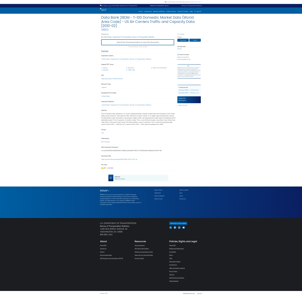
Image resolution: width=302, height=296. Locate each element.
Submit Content (182, 11)
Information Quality (174, 261)
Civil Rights (172, 252)
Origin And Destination (159, 68)
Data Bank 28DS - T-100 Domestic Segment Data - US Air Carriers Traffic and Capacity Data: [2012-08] (189, 90)
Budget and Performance (176, 248)
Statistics (106, 70)
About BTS (103, 245)
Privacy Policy (173, 271)
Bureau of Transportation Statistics (192, 6)
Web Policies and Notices (176, 278)
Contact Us (182, 199)
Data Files (131, 68)
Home (140, 11)
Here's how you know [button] (196, 2)
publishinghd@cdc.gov (184, 59)
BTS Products (105, 142)
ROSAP (104, 190)
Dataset (104, 87)
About (181, 196)
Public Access (171, 11)
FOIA (170, 258)
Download (183, 40)
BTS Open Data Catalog (142, 248)
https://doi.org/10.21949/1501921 (112, 79)
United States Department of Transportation (124, 6)
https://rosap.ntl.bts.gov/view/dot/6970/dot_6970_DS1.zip (119, 159)
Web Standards (173, 281)
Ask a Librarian (139, 245)
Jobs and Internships (106, 255)
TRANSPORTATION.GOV (189, 293)
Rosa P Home (158, 190)
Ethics (171, 255)
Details (179, 49)
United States (106, 96)
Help (191, 11)
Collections (148, 11)
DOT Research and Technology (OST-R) (111, 258)
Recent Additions (159, 11)
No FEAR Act (173, 265)
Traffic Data (131, 70)
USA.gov (171, 275)
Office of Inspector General (177, 268)
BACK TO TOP (183, 105)
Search (198, 11)
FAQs (101, 252)
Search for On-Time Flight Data (144, 255)
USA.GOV (199, 293)
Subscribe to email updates (178, 223)
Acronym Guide (139, 258)
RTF (103, 133)
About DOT (172, 245)
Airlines (105, 68)
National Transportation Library (144, 252)
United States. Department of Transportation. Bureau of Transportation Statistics (128, 37)
